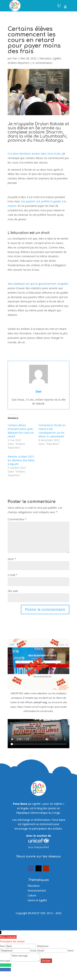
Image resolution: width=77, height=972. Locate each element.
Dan (14, 58)
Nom (12, 559)
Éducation (34, 885)
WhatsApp (5, 965)
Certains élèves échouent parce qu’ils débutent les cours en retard (21, 430)
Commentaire (17, 519)
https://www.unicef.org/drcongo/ (35, 706)
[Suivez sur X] (38, 868)
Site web (13, 591)
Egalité (57, 58)
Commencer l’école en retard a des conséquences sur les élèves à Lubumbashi (51, 430)
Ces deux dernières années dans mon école (34, 153)
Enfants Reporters (19, 63)
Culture (32, 895)
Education (45, 58)
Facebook (5, 969)
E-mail (12, 575)
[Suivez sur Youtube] (46, 868)
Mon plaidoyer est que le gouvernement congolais (38, 283)
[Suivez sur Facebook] (31, 868)
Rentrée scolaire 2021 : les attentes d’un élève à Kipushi (21, 460)
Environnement (37, 890)
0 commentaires (42, 63)
